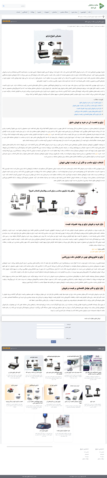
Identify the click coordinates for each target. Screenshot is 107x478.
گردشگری (24, 12)
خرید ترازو (95, 249)
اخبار (100, 17)
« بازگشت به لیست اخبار (100, 26)
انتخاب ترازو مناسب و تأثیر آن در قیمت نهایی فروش (87, 106)
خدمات (18, 12)
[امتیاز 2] (3, 21)
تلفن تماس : (68, 327)
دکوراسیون (83, 12)
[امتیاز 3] (4, 21)
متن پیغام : (68, 338)
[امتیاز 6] (6, 21)
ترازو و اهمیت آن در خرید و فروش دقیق (90, 103)
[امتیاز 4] (5, 21)
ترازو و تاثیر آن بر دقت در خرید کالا (86, 17)
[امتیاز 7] (7, 21)
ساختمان (54, 12)
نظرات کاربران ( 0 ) (71, 26)
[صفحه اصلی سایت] (94, 6)
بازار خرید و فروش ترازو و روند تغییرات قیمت (89, 108)
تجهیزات (47, 12)
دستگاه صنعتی (64, 12)
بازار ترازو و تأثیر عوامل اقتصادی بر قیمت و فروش (87, 114)
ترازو (96, 17)
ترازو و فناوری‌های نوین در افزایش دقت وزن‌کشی (88, 111)
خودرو (39, 12)
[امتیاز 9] (9, 21)
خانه (89, 12)
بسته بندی (74, 12)
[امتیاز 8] (8, 21)
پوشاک (32, 12)
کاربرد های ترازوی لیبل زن (97, 251)
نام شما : (69, 324)
